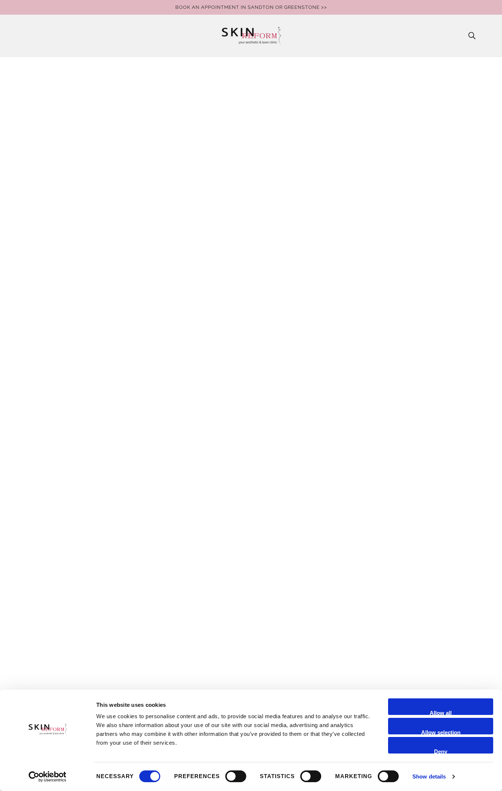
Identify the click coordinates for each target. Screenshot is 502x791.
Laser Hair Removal (50, 652)
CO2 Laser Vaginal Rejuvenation (66, 573)
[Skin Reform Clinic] (251, 35)
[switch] (235, 776)
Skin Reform (361, 102)
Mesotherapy (42, 679)
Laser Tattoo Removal (53, 661)
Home (349, 71)
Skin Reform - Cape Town (58, 529)
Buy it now (416, 165)
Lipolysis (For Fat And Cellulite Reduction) (79, 670)
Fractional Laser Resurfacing (62, 599)
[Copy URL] (393, 236)
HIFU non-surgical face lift (59, 608)
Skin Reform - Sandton (54, 502)
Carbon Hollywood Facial (58, 564)
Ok (296, 530)
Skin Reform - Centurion (56, 520)
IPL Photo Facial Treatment (60, 626)
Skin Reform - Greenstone (58, 511)
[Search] (472, 35)
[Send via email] (381, 236)
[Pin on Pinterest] (370, 236)
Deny (440, 751)
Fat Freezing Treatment (54, 590)
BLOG (31, 555)
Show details (429, 776)
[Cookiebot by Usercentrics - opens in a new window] (47, 776)
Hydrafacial (39, 617)
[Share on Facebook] (346, 236)
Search (33, 546)
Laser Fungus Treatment (57, 643)
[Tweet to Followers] (358, 236)
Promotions (39, 537)
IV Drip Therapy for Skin (55, 634)
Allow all (441, 712)
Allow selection (440, 731)
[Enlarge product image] (82, 84)
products (372, 71)
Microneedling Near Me (55, 687)
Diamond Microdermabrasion (63, 582)
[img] (338, 557)
